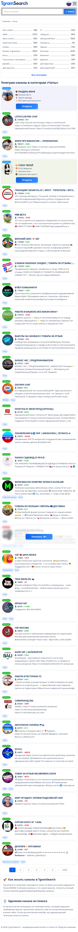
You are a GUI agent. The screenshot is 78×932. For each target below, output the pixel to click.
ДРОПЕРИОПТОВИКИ (28, 846)
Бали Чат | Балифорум (28, 652)
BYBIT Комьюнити (26, 287)
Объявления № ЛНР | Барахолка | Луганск (41, 433)
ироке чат (21, 603)
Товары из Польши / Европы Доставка (40, 506)
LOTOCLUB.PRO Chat (26, 116)
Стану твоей (25, 165)
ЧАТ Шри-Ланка (25, 554)
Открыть (27, 106)
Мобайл (6, 400)
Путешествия (7, 570)
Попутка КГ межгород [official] (34, 408)
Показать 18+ (39, 536)
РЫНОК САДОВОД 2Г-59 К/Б (30, 457)
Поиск (71, 11)
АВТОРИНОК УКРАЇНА (27, 724)
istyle (18, 749)
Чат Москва (22, 627)
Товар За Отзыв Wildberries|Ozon (35, 773)
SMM (4, 789)
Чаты (5, 132)
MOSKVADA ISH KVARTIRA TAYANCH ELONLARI (39, 481)
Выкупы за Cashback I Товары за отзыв (38, 336)
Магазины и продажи (11, 862)
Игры (5, 619)
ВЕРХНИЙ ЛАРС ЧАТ (27, 238)
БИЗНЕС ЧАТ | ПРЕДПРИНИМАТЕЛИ (34, 360)
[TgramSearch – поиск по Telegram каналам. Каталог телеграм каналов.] (14, 3)
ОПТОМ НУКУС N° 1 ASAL (28, 822)
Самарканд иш (24, 700)
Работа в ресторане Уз (28, 676)
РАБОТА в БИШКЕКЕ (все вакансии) (35, 311)
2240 (64, 870)
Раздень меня (26, 91)
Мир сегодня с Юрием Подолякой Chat (39, 797)
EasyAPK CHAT (22, 384)
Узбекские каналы (9, 497)
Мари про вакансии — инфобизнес (36, 140)
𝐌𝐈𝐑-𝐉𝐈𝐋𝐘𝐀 (20, 214)
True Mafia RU (23, 579)
